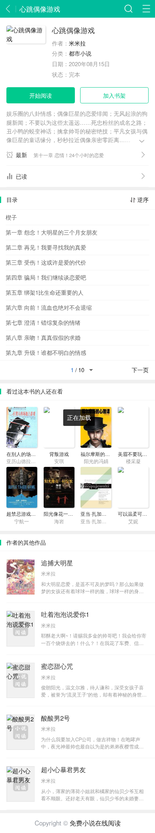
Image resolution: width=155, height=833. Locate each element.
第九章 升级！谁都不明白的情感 (46, 352)
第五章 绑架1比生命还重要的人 (45, 292)
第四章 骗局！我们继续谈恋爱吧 (46, 277)
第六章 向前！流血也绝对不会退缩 (49, 307)
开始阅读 (40, 95)
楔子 (11, 217)
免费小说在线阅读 (95, 822)
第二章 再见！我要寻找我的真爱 (46, 247)
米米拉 (77, 43)
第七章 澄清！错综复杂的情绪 (43, 322)
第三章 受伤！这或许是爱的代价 (46, 262)
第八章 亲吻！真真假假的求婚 (43, 337)
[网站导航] (146, 9)
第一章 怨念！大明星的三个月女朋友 (51, 232)
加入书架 (114, 95)
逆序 (143, 200)
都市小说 (80, 53)
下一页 (140, 370)
